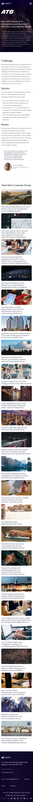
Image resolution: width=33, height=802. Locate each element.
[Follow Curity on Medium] (18, 798)
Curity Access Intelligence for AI (10, 779)
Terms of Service (25, 792)
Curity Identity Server (7, 772)
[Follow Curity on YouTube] (24, 798)
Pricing (3, 786)
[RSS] (27, 798)
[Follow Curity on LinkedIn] (15, 798)
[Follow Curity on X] (8, 798)
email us (4, 764)
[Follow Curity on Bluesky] (11, 798)
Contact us (13, 786)
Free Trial (26, 779)
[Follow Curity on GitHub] (21, 798)
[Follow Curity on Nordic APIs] (31, 798)
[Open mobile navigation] (30, 3)
